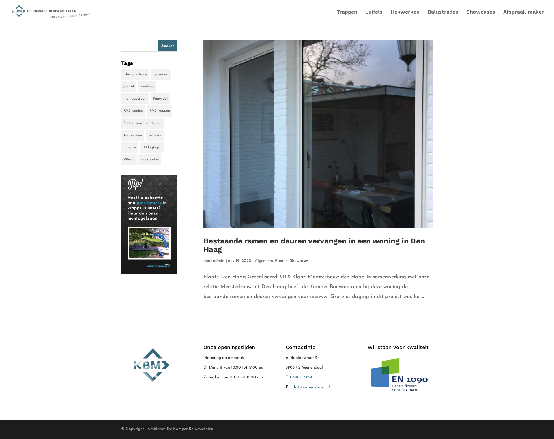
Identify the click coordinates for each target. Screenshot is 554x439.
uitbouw (129, 147)
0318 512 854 (301, 377)
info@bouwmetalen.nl (310, 387)
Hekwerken (405, 12)
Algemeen (264, 261)
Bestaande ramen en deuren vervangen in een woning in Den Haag (314, 245)
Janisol (128, 86)
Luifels (374, 12)
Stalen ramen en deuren (142, 123)
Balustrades (443, 12)
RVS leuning (133, 110)
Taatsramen (132, 135)
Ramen (281, 261)
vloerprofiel (150, 159)
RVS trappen (159, 110)
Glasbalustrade (135, 74)
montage (147, 86)
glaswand (161, 74)
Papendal (160, 98)
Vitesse (128, 159)
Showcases (480, 12)
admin (218, 261)
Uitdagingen (152, 147)
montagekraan (135, 98)
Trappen (347, 12)
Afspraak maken (524, 12)
